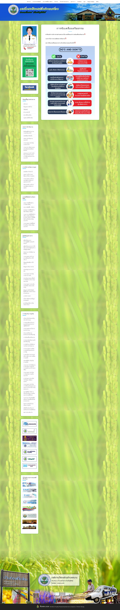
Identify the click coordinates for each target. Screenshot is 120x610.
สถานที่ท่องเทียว (27, 115)
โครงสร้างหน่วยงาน (64, 1)
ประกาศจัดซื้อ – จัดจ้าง (47, 1)
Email (97, 1)
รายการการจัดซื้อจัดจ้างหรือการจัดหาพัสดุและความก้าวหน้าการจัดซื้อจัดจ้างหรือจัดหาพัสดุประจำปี (29, 217)
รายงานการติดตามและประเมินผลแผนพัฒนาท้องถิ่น (29, 149)
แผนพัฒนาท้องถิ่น (28, 135)
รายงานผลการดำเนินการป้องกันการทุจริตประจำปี (29, 374)
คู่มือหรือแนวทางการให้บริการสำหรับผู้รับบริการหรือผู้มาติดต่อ (29, 247)
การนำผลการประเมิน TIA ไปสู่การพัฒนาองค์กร (29, 380)
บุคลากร (72, 1)
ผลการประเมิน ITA (28, 412)
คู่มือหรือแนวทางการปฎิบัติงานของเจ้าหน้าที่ (29, 242)
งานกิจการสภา (27, 296)
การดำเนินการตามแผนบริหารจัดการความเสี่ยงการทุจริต (29, 356)
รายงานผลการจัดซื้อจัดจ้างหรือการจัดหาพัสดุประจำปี (29, 225)
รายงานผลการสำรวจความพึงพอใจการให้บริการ (29, 258)
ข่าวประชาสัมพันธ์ (37, 1)
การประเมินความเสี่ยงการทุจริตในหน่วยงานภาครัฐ (29, 350)
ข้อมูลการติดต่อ (91, 1)
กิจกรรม (56, 1)
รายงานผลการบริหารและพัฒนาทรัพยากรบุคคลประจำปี (29, 180)
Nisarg (82, 606)
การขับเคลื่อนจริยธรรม (29, 337)
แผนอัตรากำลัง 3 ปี (28, 171)
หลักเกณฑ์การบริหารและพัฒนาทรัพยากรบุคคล (29, 186)
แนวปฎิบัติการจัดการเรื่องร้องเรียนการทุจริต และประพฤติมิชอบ (29, 393)
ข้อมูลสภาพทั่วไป (28, 106)
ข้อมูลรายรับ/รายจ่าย (29, 266)
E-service (79, 1)
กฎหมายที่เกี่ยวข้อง (28, 117)
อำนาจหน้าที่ (27, 112)
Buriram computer (70, 606)
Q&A (84, 1)
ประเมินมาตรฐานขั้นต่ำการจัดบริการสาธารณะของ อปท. (29, 279)
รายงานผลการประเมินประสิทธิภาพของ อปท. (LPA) (29, 285)
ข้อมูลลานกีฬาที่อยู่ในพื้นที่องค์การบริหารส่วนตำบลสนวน (29, 291)
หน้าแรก (29, 1)
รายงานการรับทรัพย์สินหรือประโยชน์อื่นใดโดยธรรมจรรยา (29, 399)
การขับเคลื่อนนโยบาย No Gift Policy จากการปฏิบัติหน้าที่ (29, 324)
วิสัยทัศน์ (26, 109)
